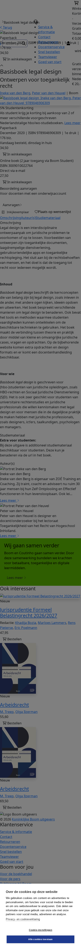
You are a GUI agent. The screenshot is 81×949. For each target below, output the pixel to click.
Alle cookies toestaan (40, 939)
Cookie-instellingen (40, 930)
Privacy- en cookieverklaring (23, 919)
